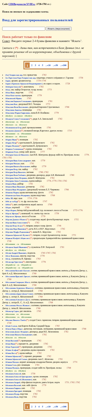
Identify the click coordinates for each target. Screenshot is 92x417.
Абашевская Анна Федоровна (17, 195)
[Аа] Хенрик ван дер (13, 75)
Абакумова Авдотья (13, 110)
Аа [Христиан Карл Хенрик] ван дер (20, 78)
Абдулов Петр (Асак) (14, 225)
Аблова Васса (10, 353)
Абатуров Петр (11, 169)
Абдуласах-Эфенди (13, 216)
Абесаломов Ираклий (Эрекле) (17, 276)
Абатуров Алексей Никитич (17, 155)
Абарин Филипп (12, 146)
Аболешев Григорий (13, 391)
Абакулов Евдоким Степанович (18, 101)
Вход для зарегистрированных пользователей (37, 19)
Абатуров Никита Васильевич (17, 166)
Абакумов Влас (11, 104)
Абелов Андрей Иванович (16, 253)
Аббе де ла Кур (11, 201)
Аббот (7, 204)
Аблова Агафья (11, 350)
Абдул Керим (10, 210)
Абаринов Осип (11, 152)
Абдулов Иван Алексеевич (16, 222)
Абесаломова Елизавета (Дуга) (17, 299)
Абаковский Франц (13, 98)
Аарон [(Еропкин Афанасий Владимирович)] (24, 83)
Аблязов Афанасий (13, 356)
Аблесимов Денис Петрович (17, 331)
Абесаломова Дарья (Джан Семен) (19, 294)
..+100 (63, 65)
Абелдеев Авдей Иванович (16, 247)
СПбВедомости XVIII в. (21, 4)
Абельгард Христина (14, 262)
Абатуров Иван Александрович (18, 160)
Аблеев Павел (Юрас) (14, 329)
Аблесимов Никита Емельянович (19, 334)
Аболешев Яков (11, 397)
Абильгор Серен (12, 311)
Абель (7, 258)
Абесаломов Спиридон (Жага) (17, 282)
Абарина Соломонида (14, 149)
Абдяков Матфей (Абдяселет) (17, 238)
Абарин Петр (10, 142)
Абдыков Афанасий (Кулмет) (17, 235)
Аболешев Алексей (13, 373)
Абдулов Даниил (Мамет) (15, 219)
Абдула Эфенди (11, 213)
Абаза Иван (10, 92)
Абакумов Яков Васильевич (16, 107)
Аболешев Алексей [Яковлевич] (18, 379)
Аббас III (9, 198)
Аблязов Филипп (12, 368)
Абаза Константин (13, 95)
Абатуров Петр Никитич (15, 172)
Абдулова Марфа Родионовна (17, 232)
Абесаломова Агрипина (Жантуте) (19, 288)
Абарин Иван (10, 139)
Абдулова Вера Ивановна (15, 229)
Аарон (7, 80)
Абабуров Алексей (13, 86)
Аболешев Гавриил (13, 388)
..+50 (55, 65)
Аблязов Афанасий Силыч (16, 359)
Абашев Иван (11, 184)
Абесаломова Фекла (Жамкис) (17, 305)
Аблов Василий (11, 340)
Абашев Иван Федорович (15, 189)
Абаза (7, 89)
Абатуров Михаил (12, 163)
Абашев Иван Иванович (15, 186)
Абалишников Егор (13, 127)
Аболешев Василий (13, 385)
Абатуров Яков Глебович (15, 175)
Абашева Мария (12, 192)
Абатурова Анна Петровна (16, 178)
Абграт (8, 207)
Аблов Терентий (12, 347)
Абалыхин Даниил (13, 130)
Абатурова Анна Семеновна (16, 181)
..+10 (48, 65)
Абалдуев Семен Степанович (17, 119)
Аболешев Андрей (12, 382)
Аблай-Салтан (11, 326)
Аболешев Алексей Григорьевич (18, 376)
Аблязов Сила (11, 365)
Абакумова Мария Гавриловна (17, 113)
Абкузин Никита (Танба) (15, 320)
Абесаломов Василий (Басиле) (17, 270)
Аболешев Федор (12, 394)
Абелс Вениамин (12, 256)
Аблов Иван (10, 343)
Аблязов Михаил (12, 362)
